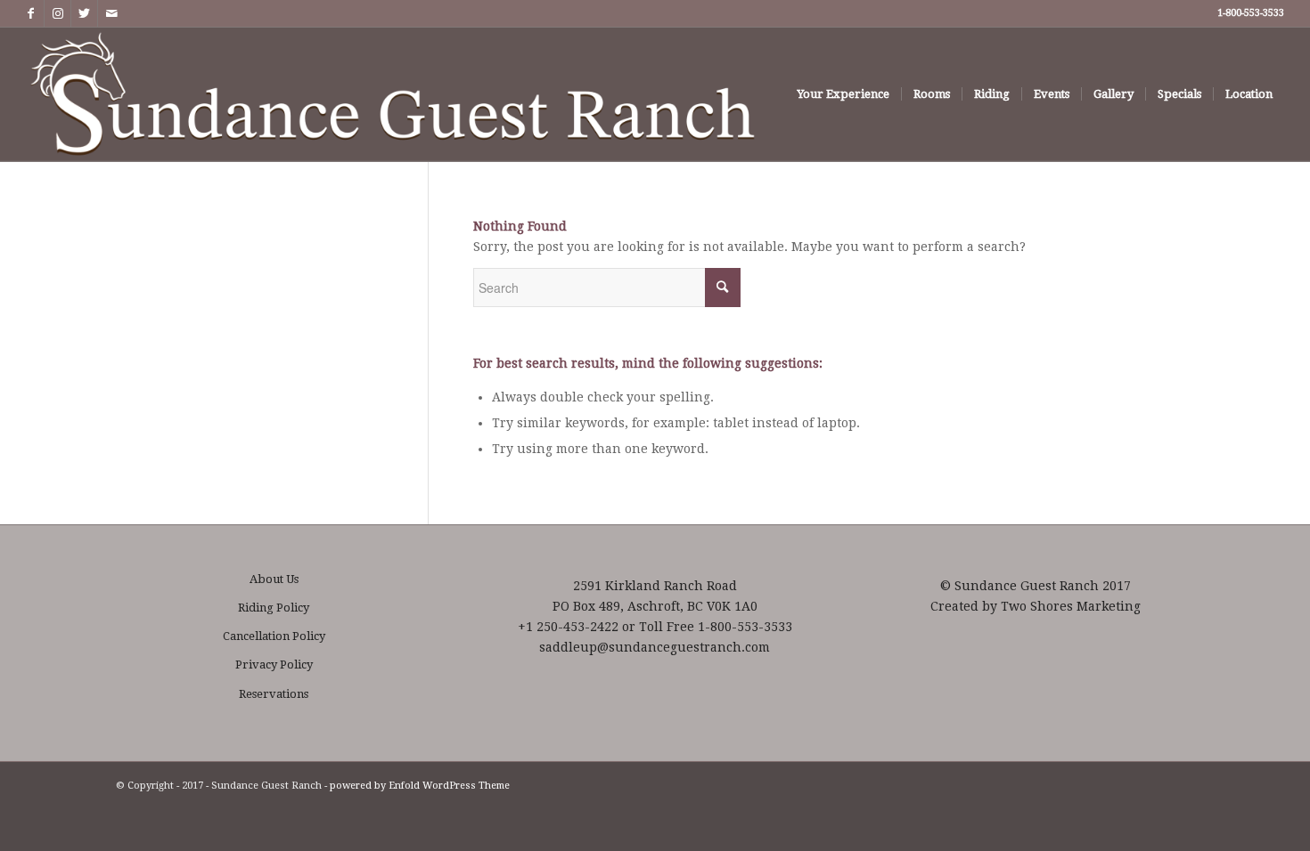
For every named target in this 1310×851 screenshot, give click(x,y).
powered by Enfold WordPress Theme (420, 785)
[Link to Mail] (111, 13)
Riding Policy (273, 607)
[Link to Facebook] (31, 13)
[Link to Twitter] (84, 13)
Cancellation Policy (274, 636)
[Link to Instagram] (57, 13)
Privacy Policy (274, 664)
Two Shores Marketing (1071, 606)
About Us (274, 579)
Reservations (273, 694)
